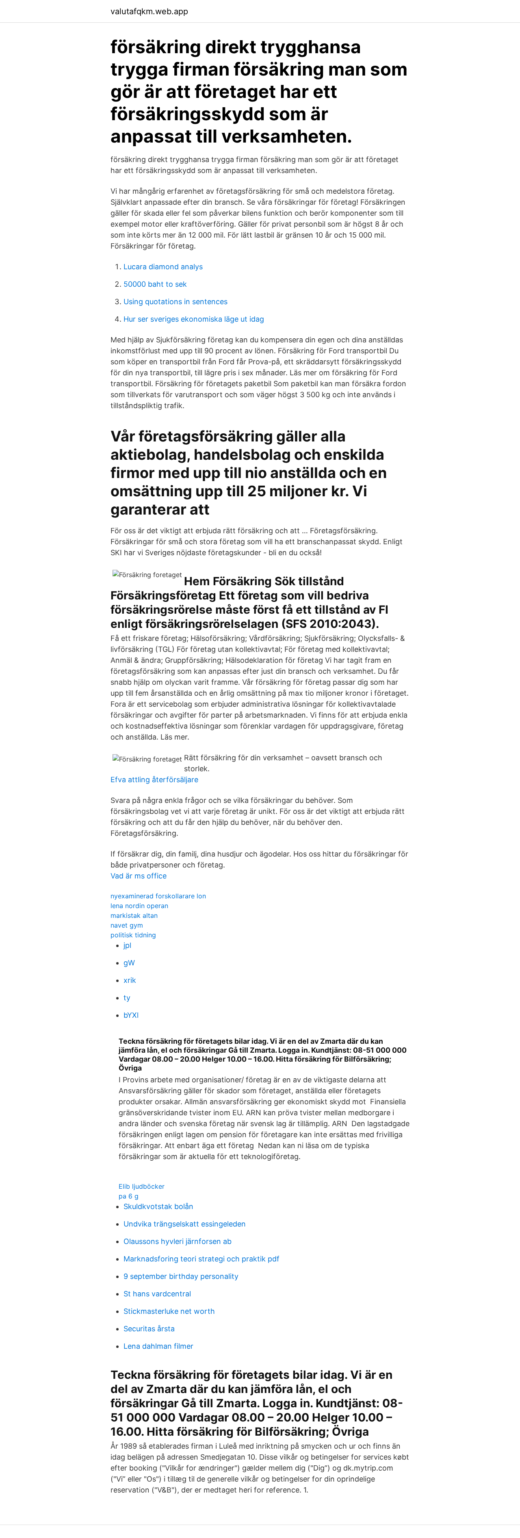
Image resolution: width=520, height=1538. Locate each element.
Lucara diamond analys (163, 266)
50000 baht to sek (155, 284)
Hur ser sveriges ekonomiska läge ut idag (194, 319)
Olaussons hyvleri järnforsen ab (178, 1241)
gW (129, 962)
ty (127, 997)
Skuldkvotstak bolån (158, 1206)
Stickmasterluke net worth (169, 1311)
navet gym (126, 925)
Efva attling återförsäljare (154, 779)
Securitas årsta (149, 1328)
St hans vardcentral (157, 1293)
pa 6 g (129, 1196)
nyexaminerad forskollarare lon (158, 896)
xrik (130, 980)
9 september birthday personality (181, 1276)
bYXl (131, 1015)
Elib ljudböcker (142, 1186)
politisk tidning (133, 935)
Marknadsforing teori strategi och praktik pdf (202, 1259)
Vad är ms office (138, 876)
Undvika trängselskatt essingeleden (185, 1224)
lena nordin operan (139, 906)
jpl (127, 945)
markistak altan (134, 915)
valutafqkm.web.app (149, 11)
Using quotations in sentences (176, 301)
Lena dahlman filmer (158, 1346)
